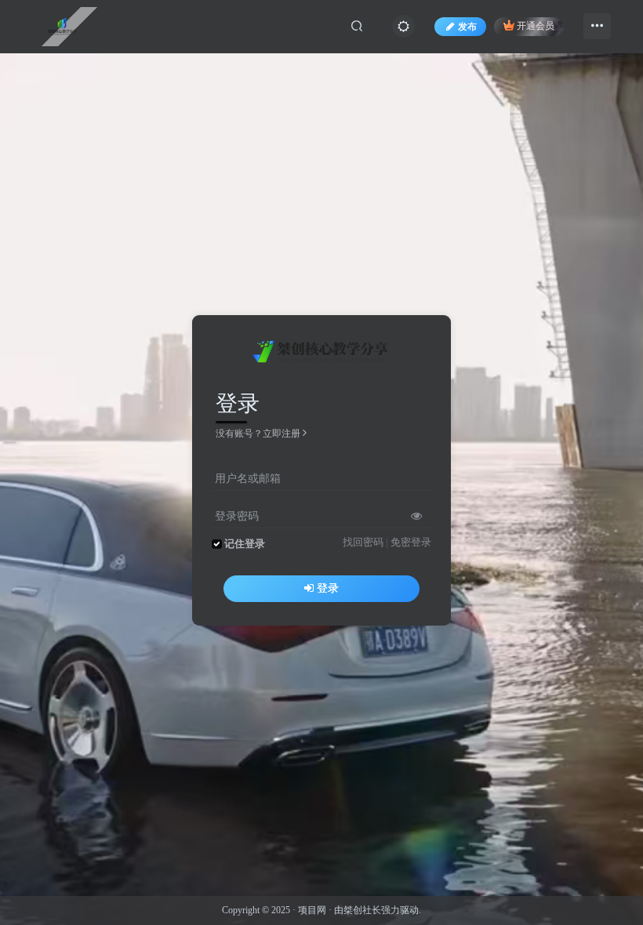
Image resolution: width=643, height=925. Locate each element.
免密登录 (411, 542)
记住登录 (244, 544)
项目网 (312, 910)
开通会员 (535, 26)
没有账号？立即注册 (258, 433)
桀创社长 (362, 910)
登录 (328, 588)
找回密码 (363, 542)
